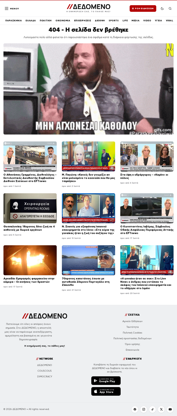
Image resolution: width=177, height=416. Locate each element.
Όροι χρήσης (132, 344)
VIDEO (147, 20)
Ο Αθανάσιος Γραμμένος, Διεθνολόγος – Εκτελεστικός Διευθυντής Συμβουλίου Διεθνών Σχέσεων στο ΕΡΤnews (30, 178)
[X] (161, 409)
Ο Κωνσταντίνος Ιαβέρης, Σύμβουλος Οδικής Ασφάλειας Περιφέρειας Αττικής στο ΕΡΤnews (147, 230)
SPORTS (114, 20)
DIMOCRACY (44, 376)
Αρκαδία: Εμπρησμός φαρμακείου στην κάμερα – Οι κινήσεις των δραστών (28, 280)
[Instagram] (143, 409)
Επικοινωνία (132, 350)
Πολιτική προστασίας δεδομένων (132, 338)
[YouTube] (170, 409)
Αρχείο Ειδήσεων (132, 321)
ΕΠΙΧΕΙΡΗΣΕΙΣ (82, 20)
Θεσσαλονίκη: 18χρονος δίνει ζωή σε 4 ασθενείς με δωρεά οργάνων (29, 228)
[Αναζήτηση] (170, 8)
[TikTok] (152, 409)
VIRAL (169, 20)
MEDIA (135, 20)
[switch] (162, 8)
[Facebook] (134, 409)
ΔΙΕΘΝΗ (100, 20)
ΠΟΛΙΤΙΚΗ (46, 20)
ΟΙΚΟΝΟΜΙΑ (62, 20)
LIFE (125, 20)
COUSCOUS (45, 371)
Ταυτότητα (132, 327)
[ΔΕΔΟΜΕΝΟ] (44, 316)
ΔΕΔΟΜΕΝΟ (44, 365)
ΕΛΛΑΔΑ (31, 20)
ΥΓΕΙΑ (158, 20)
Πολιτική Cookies (132, 332)
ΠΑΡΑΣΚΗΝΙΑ (13, 20)
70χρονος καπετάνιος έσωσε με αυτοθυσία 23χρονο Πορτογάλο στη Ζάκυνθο (85, 282)
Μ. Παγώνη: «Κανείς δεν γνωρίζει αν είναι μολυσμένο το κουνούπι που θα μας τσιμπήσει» (88, 178)
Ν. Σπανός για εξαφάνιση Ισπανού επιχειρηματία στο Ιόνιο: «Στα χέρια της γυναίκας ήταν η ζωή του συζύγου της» (88, 230)
